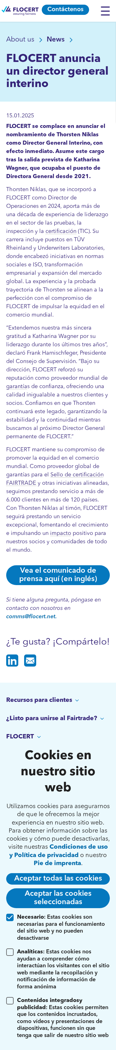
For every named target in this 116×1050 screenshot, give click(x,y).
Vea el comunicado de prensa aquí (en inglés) (58, 575)
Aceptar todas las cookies (58, 878)
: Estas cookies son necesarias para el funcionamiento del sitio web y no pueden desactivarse (61, 927)
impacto (60, 533)
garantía (16, 386)
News (57, 39)
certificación (60, 231)
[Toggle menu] (107, 11)
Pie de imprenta (57, 863)
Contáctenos (65, 10)
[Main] (20, 11)
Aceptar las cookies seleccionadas (58, 898)
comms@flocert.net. (31, 616)
